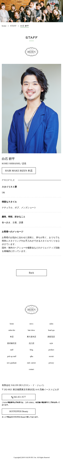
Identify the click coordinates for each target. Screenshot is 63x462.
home (12, 324)
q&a (31, 356)
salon (51, 324)
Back (31, 272)
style (51, 343)
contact (31, 369)
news (31, 324)
